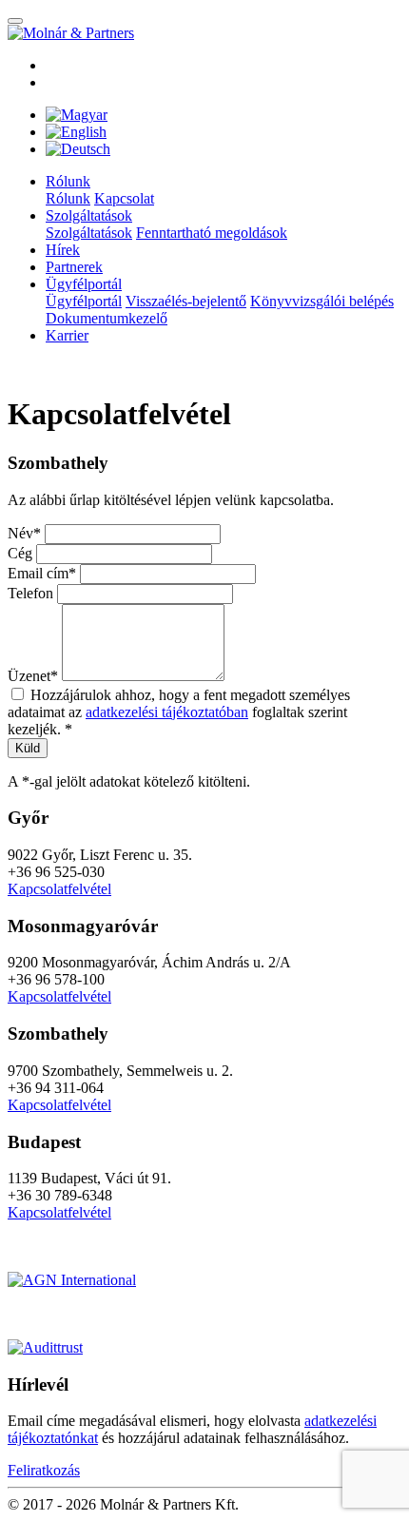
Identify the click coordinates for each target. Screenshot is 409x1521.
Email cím (38, 573)
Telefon (30, 593)
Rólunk (68, 198)
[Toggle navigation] (15, 21)
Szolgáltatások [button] (89, 215)
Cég (20, 553)
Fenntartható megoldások (211, 232)
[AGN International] (72, 1280)
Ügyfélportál (84, 301)
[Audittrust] (45, 1347)
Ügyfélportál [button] (84, 284)
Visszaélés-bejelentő (186, 301)
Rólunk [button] (68, 181)
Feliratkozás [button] (44, 1470)
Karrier (67, 335)
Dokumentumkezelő (106, 318)
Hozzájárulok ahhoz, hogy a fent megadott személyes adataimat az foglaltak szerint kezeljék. (179, 712)
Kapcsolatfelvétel (59, 889)
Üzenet (29, 676)
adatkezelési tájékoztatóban (167, 712)
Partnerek (74, 267)
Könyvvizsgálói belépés (322, 301)
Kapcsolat (124, 198)
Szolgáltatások (89, 232)
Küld (27, 748)
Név (20, 533)
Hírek (63, 250)
